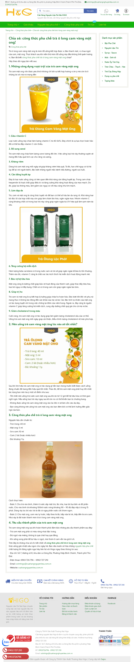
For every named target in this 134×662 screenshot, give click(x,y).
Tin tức (91, 24)
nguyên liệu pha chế (84, 546)
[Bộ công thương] (18, 638)
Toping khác (110, 81)
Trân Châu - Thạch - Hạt (115, 66)
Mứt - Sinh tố (110, 57)
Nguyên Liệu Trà (111, 48)
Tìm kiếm (90, 11)
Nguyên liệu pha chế (48, 24)
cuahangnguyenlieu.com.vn (30, 567)
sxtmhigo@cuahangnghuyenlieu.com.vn (102, 2)
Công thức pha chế (73, 24)
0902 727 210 (55, 650)
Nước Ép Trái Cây (112, 62)
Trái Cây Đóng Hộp (113, 71)
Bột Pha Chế (110, 43)
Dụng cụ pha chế (112, 76)
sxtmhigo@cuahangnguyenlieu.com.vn (33, 563)
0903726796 (11, 4)
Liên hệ (102, 24)
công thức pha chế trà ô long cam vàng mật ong (44, 57)
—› (24, 30)
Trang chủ (12, 24)
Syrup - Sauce (111, 52)
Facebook (111, 603)
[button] (126, 12)
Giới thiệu (28, 24)
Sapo (103, 659)
